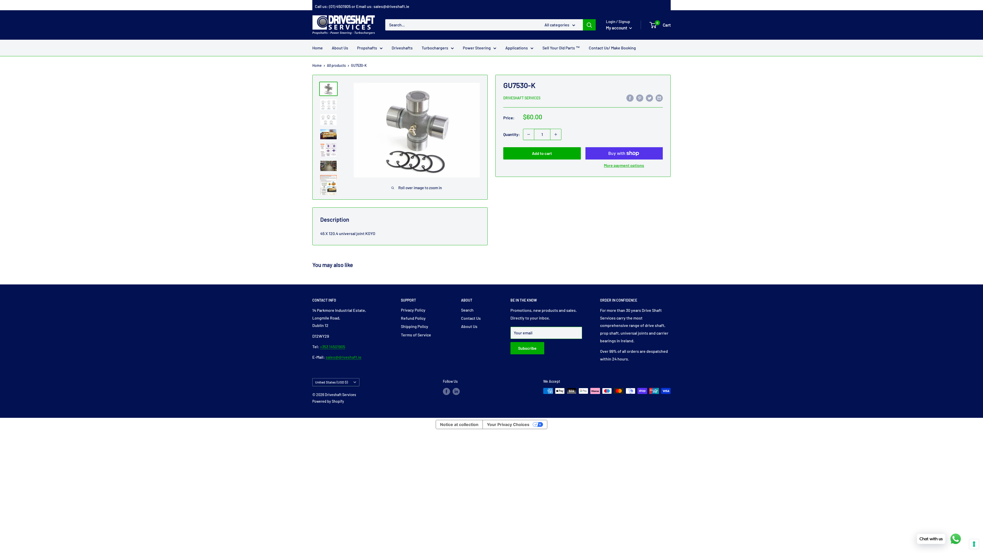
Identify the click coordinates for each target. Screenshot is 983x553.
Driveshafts (402, 47)
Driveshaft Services (521, 98)
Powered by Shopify (328, 401)
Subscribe (527, 348)
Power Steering (477, 47)
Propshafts (367, 47)
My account (617, 27)
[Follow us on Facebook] (446, 391)
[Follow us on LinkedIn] (456, 391)
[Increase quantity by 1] (555, 134)
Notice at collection (459, 424)
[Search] (589, 24)
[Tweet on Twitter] (649, 98)
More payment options (624, 165)
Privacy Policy (413, 309)
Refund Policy (413, 318)
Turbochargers (435, 47)
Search (467, 309)
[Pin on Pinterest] (639, 98)
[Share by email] (659, 98)
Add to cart (542, 153)
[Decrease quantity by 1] (528, 134)
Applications (516, 47)
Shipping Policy (414, 326)
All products (336, 65)
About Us (340, 47)
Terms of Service (416, 334)
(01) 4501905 (340, 6)
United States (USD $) (331, 382)
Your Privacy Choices (508, 424)
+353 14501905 (332, 346)
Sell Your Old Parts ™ (561, 47)
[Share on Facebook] (630, 98)
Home (317, 47)
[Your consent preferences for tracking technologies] (974, 544)
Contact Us (471, 318)
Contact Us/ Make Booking (612, 47)
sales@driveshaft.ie (391, 6)
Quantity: (511, 134)
